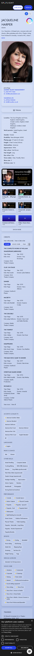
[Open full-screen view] (29, 44)
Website (18, 110)
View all (13, 404)
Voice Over (16, 244)
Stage (7, 244)
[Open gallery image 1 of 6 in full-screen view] (17, 61)
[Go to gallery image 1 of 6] (14, 77)
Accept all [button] (8, 648)
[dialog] (17, 637)
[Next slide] (29, 64)
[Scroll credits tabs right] (28, 244)
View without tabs (8, 241)
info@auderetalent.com (13, 94)
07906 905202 (10, 100)
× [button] (32, 621)
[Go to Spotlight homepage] (7, 2)
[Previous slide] (5, 64)
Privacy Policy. (7, 632)
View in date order (20, 241)
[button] (28, 7)
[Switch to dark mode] (28, 14)
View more (7, 404)
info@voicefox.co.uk (12, 102)
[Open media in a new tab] (25, 184)
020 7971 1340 (10, 92)
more (3, 38)
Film (24, 244)
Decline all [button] (25, 648)
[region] (17, 177)
